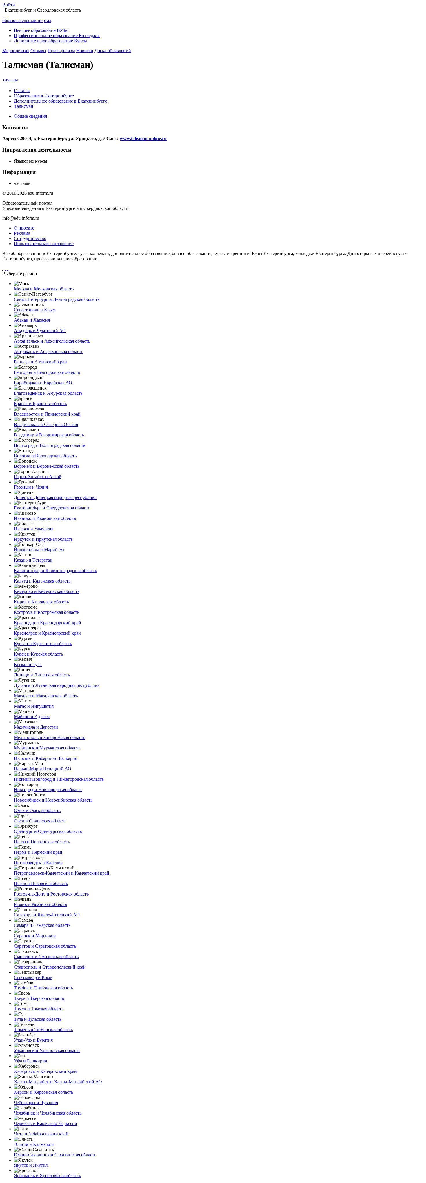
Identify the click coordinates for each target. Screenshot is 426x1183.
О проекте (24, 227)
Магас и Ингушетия (34, 706)
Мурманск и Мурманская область (47, 747)
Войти (8, 4)
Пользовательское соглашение (44, 243)
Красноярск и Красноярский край (47, 633)
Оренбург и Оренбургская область (48, 831)
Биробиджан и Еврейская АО (43, 382)
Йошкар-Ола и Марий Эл (39, 549)
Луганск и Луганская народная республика (56, 685)
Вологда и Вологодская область (45, 455)
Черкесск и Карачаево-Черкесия (45, 1123)
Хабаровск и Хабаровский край (45, 1071)
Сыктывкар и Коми (33, 977)
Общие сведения (30, 116)
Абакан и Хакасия (32, 320)
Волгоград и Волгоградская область (49, 445)
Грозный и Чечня (31, 487)
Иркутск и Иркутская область (43, 539)
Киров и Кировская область (41, 601)
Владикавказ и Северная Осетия (46, 424)
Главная (22, 90)
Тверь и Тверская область (39, 998)
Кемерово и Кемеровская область (46, 591)
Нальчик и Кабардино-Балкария (45, 758)
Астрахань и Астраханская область (48, 351)
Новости (84, 50)
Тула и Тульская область (37, 1019)
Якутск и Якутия (31, 1165)
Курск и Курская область (38, 653)
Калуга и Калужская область (42, 580)
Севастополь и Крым (35, 309)
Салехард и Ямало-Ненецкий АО (47, 914)
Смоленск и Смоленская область (46, 956)
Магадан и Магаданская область (46, 695)
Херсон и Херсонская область (43, 1092)
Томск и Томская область (38, 1008)
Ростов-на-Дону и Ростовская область (51, 893)
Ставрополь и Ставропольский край (50, 966)
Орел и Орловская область (40, 820)
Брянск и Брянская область (40, 403)
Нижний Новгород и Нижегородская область (59, 779)
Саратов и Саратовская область (45, 946)
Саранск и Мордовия (35, 935)
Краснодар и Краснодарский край (47, 622)
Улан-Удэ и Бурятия (33, 1040)
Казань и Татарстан (33, 560)
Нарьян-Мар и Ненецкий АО (42, 768)
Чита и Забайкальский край (41, 1133)
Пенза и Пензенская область (42, 841)
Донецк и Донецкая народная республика (55, 497)
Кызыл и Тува (28, 664)
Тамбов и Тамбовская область (43, 987)
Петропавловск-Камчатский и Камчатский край (61, 873)
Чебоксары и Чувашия (36, 1102)
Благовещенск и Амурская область (48, 393)
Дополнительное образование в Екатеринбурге (60, 101)
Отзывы (38, 50)
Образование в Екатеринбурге (44, 95)
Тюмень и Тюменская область (43, 1029)
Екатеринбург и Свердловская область (52, 507)
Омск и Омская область (37, 810)
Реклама (22, 233)
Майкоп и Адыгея (32, 716)
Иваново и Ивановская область (45, 518)
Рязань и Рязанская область (40, 904)
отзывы (10, 79)
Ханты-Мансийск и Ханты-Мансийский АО (58, 1081)
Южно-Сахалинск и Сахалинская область (55, 1154)
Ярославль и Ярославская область (47, 1175)
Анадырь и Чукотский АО (40, 330)
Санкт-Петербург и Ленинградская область (56, 299)
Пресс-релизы (61, 50)
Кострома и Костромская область (46, 612)
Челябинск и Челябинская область (47, 1113)
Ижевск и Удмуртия (33, 528)
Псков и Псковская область (41, 883)
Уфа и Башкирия (30, 1060)
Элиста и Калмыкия (34, 1144)
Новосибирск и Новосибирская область (53, 800)
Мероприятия (15, 50)
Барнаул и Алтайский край (40, 361)
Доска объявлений (112, 50)
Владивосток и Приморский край (47, 414)
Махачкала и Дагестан (36, 727)
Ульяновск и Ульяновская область (47, 1050)
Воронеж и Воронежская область (46, 466)
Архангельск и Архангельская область (52, 340)
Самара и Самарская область (42, 925)
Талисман (23, 106)
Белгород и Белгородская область (47, 372)
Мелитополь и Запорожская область (49, 737)
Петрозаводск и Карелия (38, 862)
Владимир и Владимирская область (49, 434)
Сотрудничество (30, 238)
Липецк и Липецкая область (42, 674)
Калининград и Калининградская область (55, 570)
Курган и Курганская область (43, 643)
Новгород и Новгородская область (48, 789)
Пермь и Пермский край (38, 852)
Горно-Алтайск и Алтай (37, 476)
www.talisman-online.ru (143, 138)
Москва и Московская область (44, 288)
